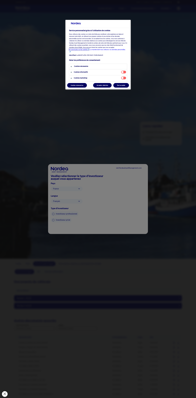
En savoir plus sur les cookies (78, 49)
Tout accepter (121, 85)
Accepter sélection (102, 85)
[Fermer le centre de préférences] (5, 394)
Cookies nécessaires (77, 85)
